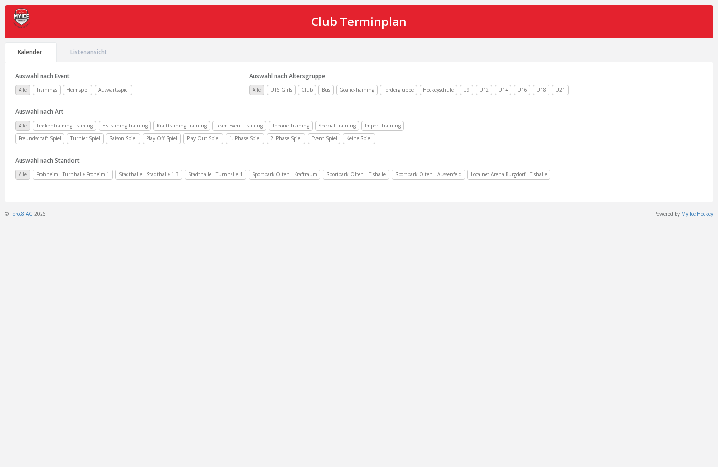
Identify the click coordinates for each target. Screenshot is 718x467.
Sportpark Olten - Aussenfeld (428, 174)
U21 (560, 89)
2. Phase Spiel (286, 138)
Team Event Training (239, 125)
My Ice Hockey (697, 214)
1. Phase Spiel (245, 138)
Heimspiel (77, 89)
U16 (522, 89)
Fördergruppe (398, 89)
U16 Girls (281, 89)
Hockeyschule (438, 89)
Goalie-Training (356, 89)
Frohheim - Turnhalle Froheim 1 (72, 174)
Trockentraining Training (64, 125)
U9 (466, 89)
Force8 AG (21, 214)
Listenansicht (89, 52)
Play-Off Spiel (161, 138)
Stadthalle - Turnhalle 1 (215, 174)
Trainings (46, 89)
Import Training (383, 125)
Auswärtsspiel (113, 89)
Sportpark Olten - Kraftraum (284, 174)
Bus (326, 89)
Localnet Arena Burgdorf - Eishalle (509, 174)
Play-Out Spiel (203, 138)
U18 (541, 89)
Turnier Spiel (85, 138)
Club (307, 89)
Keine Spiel (359, 138)
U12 (484, 89)
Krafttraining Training (182, 125)
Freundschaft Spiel (40, 138)
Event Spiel (324, 138)
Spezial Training (337, 125)
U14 (503, 89)
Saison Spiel (123, 138)
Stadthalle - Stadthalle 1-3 (149, 174)
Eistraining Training (125, 125)
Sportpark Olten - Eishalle (356, 174)
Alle (23, 89)
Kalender (30, 52)
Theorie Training (290, 125)
